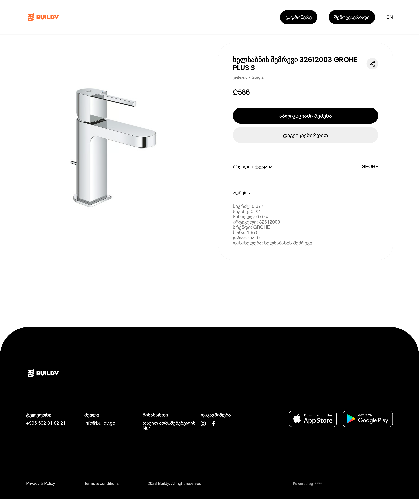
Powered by (303, 483)
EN (389, 17)
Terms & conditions (101, 483)
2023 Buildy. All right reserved (174, 483)
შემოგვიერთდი (352, 17)
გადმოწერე (298, 17)
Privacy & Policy (40, 483)
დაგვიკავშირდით (305, 135)
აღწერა (241, 192)
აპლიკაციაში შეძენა (305, 116)
